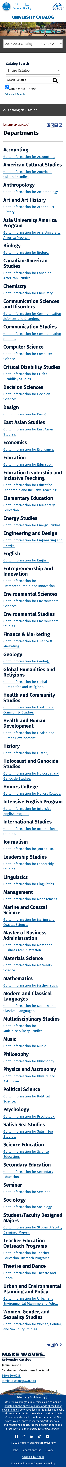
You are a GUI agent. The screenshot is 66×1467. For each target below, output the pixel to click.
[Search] (55, 80)
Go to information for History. (26, 753)
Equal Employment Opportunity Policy (33, 1463)
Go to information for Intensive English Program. (27, 811)
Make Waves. (23, 1354)
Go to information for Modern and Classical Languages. (29, 1008)
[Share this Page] (52, 125)
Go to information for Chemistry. (28, 293)
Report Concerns (31, 1450)
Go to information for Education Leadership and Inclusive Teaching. (30, 487)
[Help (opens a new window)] (60, 125)
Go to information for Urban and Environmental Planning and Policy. (30, 1301)
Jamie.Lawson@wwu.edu (19, 1380)
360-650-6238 (11, 1375)
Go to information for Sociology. (27, 1207)
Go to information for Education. (28, 464)
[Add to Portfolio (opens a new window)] (48, 125)
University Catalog (33, 17)
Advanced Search (15, 94)
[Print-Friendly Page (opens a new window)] (56, 125)
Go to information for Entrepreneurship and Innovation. (29, 583)
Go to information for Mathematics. (30, 985)
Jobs (15, 1450)
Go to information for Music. (25, 1046)
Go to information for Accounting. (29, 156)
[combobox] (33, 43)
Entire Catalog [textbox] (19, 70)
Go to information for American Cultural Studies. (27, 174)
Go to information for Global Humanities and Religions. (25, 684)
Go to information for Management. (30, 899)
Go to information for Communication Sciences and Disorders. (32, 316)
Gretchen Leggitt (39, 1397)
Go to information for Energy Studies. (32, 525)
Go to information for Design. (25, 414)
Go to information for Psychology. (29, 1116)
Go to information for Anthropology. (30, 192)
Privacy (49, 1450)
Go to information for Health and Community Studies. (28, 709)
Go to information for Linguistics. (29, 884)
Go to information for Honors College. (32, 793)
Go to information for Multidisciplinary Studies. (23, 1028)
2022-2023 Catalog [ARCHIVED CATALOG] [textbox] (33, 44)
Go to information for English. (26, 560)
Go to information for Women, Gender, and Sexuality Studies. (32, 1326)
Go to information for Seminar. (26, 1192)
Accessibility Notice (33, 1456)
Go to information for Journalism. (28, 849)
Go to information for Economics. (28, 449)
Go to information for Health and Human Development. (28, 735)
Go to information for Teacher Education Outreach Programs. (26, 1255)
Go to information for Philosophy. (29, 1061)
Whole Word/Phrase (22, 88)
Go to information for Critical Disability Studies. (25, 376)
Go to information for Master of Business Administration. (27, 947)
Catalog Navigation (22, 110)
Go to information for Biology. (26, 252)
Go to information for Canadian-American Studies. (28, 275)
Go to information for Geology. (26, 661)
